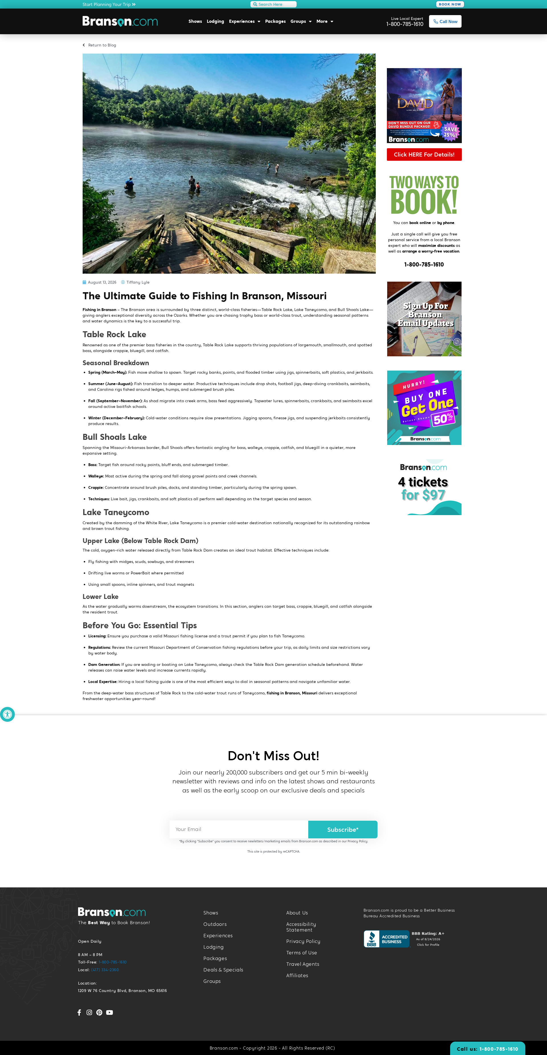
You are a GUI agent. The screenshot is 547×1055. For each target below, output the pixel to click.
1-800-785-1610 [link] (424, 264)
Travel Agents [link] (302, 964)
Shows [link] (195, 21)
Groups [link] (298, 21)
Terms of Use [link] (301, 953)
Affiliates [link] (297, 976)
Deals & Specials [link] (223, 970)
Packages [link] (275, 21)
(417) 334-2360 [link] (105, 969)
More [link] (322, 21)
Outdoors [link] (214, 924)
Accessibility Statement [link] (301, 927)
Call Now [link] (449, 21)
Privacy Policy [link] (358, 841)
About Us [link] (297, 913)
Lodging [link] (215, 21)
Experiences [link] (242, 21)
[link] (7, 714)
